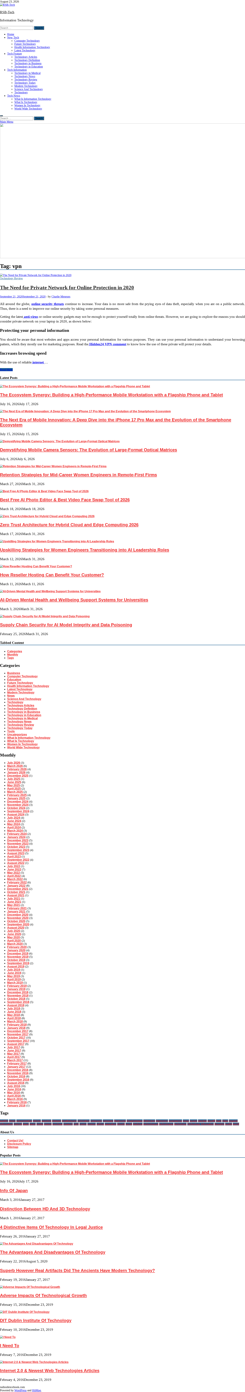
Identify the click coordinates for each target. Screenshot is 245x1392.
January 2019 (16, 989)
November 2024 (18, 804)
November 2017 (18, 1034)
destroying (120, 1120)
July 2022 (13, 866)
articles (37, 1120)
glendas (202, 1120)
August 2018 (15, 1005)
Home (10, 34)
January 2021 (16, 911)
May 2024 (13, 824)
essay (186, 1120)
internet (18, 1124)
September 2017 (18, 1040)
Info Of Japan (14, 1190)
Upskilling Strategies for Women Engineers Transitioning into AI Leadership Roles (84, 549)
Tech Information (17, 69)
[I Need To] (8, 1337)
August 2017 (15, 1044)
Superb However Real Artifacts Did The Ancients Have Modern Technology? (77, 1270)
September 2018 (18, 1002)
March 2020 (15, 943)
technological (150, 1124)
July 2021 (13, 898)
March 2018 (15, 1021)
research (68, 1124)
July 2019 (13, 969)
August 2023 (15, 853)
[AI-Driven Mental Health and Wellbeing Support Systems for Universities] (50, 591)
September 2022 (18, 859)
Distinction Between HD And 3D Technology (45, 1208)
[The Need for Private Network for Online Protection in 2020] (122, 275)
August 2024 (15, 814)
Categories (14, 651)
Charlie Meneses (60, 296)
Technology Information (200, 1124)
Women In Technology (27, 105)
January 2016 (16, 1105)
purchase (57, 1124)
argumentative (24, 1120)
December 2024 (17, 801)
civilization (83, 1120)
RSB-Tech (7, 12)
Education (14, 679)
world (236, 1124)
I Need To (9, 1345)
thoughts (219, 1124)
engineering (175, 1120)
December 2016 (17, 1069)
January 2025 (16, 798)
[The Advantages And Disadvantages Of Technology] (36, 1243)
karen (33, 1124)
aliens (12, 1120)
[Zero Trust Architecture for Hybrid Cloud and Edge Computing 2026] (47, 516)
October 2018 (16, 998)
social (129, 1124)
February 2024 (17, 833)
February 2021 (17, 908)
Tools (11, 731)
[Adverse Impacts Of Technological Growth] (30, 1287)
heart (219, 1120)
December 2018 (17, 992)
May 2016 (13, 1092)
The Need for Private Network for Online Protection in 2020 (67, 287)
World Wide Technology (28, 108)
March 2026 (15, 766)
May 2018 (13, 1015)
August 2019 (15, 966)
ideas (225, 1120)
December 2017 (17, 1031)
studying (138, 1124)
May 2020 (13, 937)
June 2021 (14, 901)
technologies (166, 1124)
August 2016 (15, 1082)
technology (180, 1124)
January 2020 (16, 950)
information (6, 1124)
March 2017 (15, 1060)
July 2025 (13, 778)
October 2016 (16, 1076)
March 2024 (15, 830)
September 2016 (18, 1079)
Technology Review (25, 79)
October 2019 (16, 960)
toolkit (228, 1124)
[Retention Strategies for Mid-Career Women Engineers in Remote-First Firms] (53, 466)
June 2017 (14, 1050)
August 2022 (15, 863)
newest (48, 1124)
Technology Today (25, 82)
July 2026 (13, 762)
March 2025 (15, 791)
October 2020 (16, 921)
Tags (10, 657)
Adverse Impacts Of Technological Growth (43, 1295)
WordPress (20, 1390)
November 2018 (18, 995)
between (56, 1120)
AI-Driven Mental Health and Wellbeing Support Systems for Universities (74, 599)
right (76, 1124)
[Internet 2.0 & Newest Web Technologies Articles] (34, 1362)
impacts (233, 1120)
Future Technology (25, 43)
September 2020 (18, 924)
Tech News (13, 95)
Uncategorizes (17, 734)
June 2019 (14, 972)
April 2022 (14, 875)
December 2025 (17, 775)
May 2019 (13, 976)
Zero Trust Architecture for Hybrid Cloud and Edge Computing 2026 (69, 524)
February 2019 (17, 985)
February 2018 (17, 1024)
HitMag (36, 1390)
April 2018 (14, 1018)
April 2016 (14, 1095)
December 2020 (17, 914)
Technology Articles (25, 56)
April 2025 (14, 788)
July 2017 (13, 1047)
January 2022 (16, 885)
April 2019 (14, 979)
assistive (46, 1120)
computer (108, 1120)
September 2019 (18, 963)
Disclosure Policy (19, 1143)
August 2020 (15, 927)
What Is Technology (25, 102)
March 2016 (15, 1099)
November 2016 (18, 1073)
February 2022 (17, 882)
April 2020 (14, 940)
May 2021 (13, 905)
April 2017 (14, 1057)
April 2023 (14, 856)
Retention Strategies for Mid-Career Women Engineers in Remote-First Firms (78, 474)
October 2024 (16, 808)
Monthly (12, 654)
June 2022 (14, 869)
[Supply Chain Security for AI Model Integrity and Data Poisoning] (45, 616)
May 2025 (13, 785)
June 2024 (14, 820)
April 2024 (14, 827)
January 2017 (16, 1066)
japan (26, 1124)
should (121, 1124)
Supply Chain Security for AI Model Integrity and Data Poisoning (66, 624)
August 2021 (15, 895)
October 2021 (16, 892)
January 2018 (16, 1027)
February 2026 (17, 769)
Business (13, 673)
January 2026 (16, 772)
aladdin (4, 1120)
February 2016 (17, 1102)
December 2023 (17, 840)
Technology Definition (27, 60)
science (91, 1124)
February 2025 (17, 795)
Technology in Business (27, 63)
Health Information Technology (32, 47)
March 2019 (15, 982)
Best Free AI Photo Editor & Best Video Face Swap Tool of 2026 (65, 499)
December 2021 (17, 888)
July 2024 (13, 817)
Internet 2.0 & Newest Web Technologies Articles (49, 1370)
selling (100, 1124)
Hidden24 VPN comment (107, 344)
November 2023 (18, 843)
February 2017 (17, 1063)
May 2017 (13, 1053)
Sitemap (12, 1147)
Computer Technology (27, 40)
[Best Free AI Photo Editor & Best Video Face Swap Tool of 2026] (44, 491)
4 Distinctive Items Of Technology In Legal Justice (51, 1227)
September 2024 (18, 811)
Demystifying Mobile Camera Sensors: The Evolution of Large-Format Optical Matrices (88, 449)
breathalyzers (69, 1120)
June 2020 (14, 934)
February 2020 (17, 947)
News (11, 695)
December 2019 (17, 953)
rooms (83, 1124)
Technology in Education (28, 66)
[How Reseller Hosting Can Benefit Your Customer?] (36, 566)
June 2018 (14, 1011)
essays (193, 1120)
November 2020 (18, 917)
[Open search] (1, 115)
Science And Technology (28, 89)
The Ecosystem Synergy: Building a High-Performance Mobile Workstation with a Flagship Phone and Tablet (111, 394)
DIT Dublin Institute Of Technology (35, 1320)
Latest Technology (24, 50)
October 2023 (16, 846)
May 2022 (13, 872)
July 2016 (13, 1086)
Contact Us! (15, 1140)
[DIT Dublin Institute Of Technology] (25, 1311)
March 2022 (15, 879)
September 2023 (18, 850)
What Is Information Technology (32, 98)
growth (211, 1120)
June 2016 (14, 1089)
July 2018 (13, 1008)
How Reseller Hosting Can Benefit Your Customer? (52, 574)
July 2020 (13, 930)
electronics (162, 1120)
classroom (96, 1120)
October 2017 (16, 1037)
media (39, 1124)
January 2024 (16, 837)
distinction (149, 1120)
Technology (21, 92)
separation (110, 1124)
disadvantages (135, 1120)
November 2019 (18, 956)
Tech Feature (14, 53)
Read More (6, 369)
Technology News (24, 76)
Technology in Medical (27, 73)
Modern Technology (25, 85)
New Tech (13, 37)
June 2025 (14, 782)
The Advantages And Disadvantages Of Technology (52, 1252)
